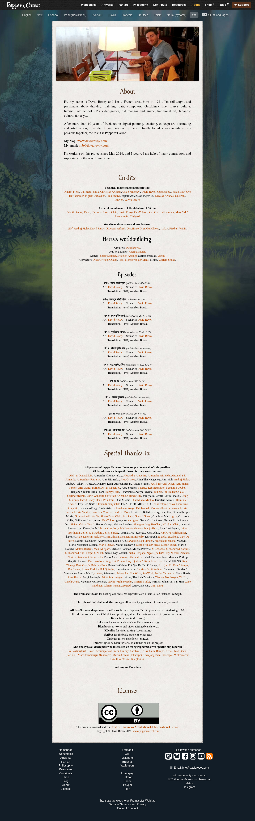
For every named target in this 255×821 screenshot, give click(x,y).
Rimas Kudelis (90, 569)
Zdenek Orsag (112, 585)
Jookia (175, 192)
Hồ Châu (156, 524)
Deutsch (143, 15)
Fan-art (123, 4)
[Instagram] (194, 758)
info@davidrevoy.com (94, 145)
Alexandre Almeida (159, 475)
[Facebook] (185, 758)
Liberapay (127, 773)
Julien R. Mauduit (91, 532)
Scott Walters (155, 569)
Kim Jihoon (112, 536)
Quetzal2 (180, 196)
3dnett (70, 212)
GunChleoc (163, 192)
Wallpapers (127, 765)
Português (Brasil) (75, 15)
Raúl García (83, 565)
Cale (181, 492)
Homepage (66, 749)
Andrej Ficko (71, 192)
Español (53, 15)
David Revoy (149, 192)
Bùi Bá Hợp (170, 492)
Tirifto (183, 577)
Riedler (173, 228)
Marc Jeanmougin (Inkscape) (94, 655)
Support (243, 4)
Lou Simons (146, 541)
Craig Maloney (131, 192)
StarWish (135, 573)
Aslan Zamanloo (110, 487)
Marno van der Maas (137, 260)
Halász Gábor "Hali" (83, 524)
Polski (157, 15)
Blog (223, 4)
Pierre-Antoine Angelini (102, 561)
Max (96, 549)
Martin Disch (169, 545)
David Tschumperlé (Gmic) (103, 651)
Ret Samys (74, 569)
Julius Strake (110, 532)
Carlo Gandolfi (95, 496)
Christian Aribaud (110, 192)
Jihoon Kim (105, 528)
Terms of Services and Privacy (127, 804)
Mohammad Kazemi (177, 549)
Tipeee (127, 781)
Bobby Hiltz (112, 492)
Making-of (127, 757)
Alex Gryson (100, 260)
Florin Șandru (82, 512)
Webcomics (88, 4)
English (27, 15)
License (66, 788)
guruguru (133, 520)
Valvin (128, 200)
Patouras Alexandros (130, 557)
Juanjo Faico (151, 528)
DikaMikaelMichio (143, 500)
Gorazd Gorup (143, 516)
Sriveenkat (123, 573)
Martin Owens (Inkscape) (127, 655)
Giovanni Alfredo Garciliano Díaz (125, 228)
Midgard (135, 216)
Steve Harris (74, 577)
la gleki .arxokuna (95, 196)
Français (127, 15)
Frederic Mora (121, 512)
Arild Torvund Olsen (163, 483)
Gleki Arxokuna (124, 516)
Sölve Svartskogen (112, 577)
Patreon (127, 777)
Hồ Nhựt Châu (171, 524)
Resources (179, 4)
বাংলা (194, 15)
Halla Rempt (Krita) (161, 651)
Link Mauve (113, 196)
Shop (208, 4)
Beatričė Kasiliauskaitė (151, 487)
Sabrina (118, 200)
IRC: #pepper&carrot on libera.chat (189, 779)
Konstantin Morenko (132, 536)
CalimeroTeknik (90, 192)
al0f (70, 228)
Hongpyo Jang (142, 524)
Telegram (189, 787)
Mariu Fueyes (106, 545)
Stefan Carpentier (165, 573)
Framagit (127, 749)
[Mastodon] (169, 758)
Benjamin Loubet (176, 487)
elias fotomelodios (164, 504)
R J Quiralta (107, 569)
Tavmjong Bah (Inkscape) (158, 655)
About (196, 4)
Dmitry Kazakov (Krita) (134, 651)
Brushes (127, 761)
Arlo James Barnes (89, 487)
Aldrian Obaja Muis (80, 475)
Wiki (127, 753)
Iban (127, 788)
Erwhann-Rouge (125, 508)
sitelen (98, 573)
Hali (121, 260)
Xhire (136, 200)
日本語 (112, 15)
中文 (40, 15)
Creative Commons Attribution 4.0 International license (144, 727)
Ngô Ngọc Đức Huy (158, 553)
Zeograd (126, 585)
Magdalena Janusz (165, 541)
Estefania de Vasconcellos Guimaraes (157, 508)
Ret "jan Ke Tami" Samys (173, 565)
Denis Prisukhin (105, 500)
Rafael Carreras (153, 561)
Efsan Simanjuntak (109, 504)
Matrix (189, 783)
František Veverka (101, 512)
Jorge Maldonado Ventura (128, 528)
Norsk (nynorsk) (176, 15)
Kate (79, 536)
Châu (114, 212)
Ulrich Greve (71, 581)
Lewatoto (132, 541)
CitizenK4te (134, 496)
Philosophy (140, 4)
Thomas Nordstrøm (166, 577)
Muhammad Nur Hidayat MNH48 (84, 553)
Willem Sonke (167, 260)
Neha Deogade (137, 553)
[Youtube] (202, 758)
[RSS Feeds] (209, 758)
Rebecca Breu (99, 565)
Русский (97, 15)
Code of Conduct (127, 808)
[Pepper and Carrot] (24, 8)
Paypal (127, 785)
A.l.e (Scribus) (77, 651)
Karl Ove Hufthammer (161, 212)
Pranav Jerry (124, 561)
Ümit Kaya (157, 585)
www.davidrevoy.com (92, 141)
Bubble (158, 492)
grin (174, 516)
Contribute (160, 4)
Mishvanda (158, 549)
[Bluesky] (177, 758)
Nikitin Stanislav (77, 557)
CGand (113, 260)
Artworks (107, 4)
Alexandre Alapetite (134, 475)
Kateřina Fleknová (93, 536)
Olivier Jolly (95, 557)
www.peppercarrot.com (146, 731)
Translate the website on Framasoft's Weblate (127, 800)
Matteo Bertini (83, 549)
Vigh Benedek (124, 581)
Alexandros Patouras (88, 479)
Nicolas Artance (164, 196)
